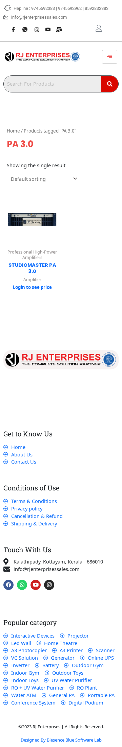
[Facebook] (11, 26)
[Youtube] (45, 26)
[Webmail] (57, 26)
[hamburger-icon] (109, 57)
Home (13, 131)
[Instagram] (34, 26)
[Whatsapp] (22, 26)
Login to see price (32, 287)
